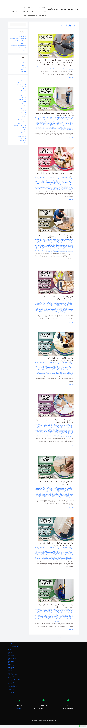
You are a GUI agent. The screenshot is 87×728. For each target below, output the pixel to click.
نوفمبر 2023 (23, 71)
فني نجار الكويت (23, 11)
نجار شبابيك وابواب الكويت (32, 15)
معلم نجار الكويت (42, 66)
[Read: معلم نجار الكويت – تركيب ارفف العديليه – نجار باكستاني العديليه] (56, 467)
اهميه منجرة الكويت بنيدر (48, 183)
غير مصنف (72, 66)
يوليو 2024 (24, 63)
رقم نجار (33, 11)
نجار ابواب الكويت (58, 119)
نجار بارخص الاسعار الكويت (69, 181)
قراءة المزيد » (71, 77)
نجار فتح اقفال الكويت (41, 122)
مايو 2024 (24, 65)
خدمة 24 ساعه (59, 66)
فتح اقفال (63, 118)
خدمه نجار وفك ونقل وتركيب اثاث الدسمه (62, 246)
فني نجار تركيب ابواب (51, 118)
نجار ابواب (70, 125)
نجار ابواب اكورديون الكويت (67, 119)
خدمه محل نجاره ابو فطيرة (69, 308)
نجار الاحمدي (17, 2)
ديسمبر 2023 (23, 69)
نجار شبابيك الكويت (58, 122)
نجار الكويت (35, 2)
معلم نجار (29, 11)
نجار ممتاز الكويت (66, 123)
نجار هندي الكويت (15, 11)
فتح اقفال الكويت (23, 95)
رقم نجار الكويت (53, 66)
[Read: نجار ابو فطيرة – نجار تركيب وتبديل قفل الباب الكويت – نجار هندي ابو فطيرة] (56, 282)
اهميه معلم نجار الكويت (48, 491)
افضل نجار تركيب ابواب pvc (62, 117)
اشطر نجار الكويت (70, 117)
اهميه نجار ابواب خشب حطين (47, 123)
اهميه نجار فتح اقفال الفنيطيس (47, 615)
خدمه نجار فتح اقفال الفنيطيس (68, 616)
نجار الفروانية (23, 2)
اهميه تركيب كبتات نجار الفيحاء (47, 553)
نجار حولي (72, 122)
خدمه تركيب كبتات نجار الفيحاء (59, 554)
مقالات (25, 15)
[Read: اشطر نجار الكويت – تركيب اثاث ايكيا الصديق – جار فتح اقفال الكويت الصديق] (56, 405)
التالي (35, 637)
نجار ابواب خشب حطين (57, 125)
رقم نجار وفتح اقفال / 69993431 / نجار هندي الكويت (63, 9)
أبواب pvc (64, 66)
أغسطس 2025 (23, 60)
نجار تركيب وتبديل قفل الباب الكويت (41, 181)
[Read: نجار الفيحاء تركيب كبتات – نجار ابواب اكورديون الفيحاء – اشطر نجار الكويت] (56, 528)
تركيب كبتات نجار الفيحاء (69, 554)
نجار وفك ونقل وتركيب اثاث (66, 129)
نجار (37, 11)
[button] (8, 9)
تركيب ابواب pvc (43, 11)
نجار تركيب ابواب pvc (52, 181)
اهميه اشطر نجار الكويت (48, 430)
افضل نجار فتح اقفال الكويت (51, 117)
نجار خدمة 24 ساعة (42, 2)
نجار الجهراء (29, 2)
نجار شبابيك (66, 128)
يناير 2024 (24, 67)
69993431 (19, 708)
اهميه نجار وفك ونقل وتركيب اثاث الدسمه (45, 245)
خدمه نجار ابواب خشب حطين (68, 124)
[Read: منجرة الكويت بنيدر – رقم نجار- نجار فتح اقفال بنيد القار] (56, 158)
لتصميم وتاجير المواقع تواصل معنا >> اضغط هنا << (43, 721)
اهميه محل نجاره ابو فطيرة (47, 306)
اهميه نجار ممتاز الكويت (48, 368)
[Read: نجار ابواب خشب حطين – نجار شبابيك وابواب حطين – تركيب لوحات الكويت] (56, 98)
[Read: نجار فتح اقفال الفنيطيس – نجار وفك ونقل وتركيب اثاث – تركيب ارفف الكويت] (56, 590)
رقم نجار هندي (47, 66)
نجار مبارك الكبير (38, 188)
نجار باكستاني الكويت (42, 15)
